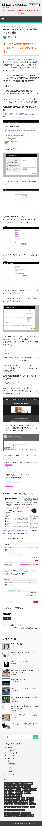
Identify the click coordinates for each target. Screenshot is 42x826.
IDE (28, 789)
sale (26, 804)
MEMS (6, 801)
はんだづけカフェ (12, 774)
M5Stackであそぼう (17, 644)
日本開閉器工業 (28, 816)
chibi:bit (7, 789)
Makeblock (19, 792)
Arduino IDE (28, 783)
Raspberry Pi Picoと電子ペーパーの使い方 (24, 715)
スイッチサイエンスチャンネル (13, 813)
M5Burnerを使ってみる (18, 679)
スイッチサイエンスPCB (18, 810)
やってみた (12, 750)
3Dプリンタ (8, 783)
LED (6, 792)
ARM (16, 786)
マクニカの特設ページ (11, 383)
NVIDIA (8, 619)
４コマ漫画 (12, 764)
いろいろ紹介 (12, 753)
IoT (36, 789)
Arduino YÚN (9, 786)
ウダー (32, 807)
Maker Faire (8, 795)
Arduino (20, 783)
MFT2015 (17, 801)
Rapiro (31, 801)
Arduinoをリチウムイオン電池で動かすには (24, 724)
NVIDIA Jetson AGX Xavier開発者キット (22, 59)
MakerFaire (17, 795)
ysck (14, 37)
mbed (23, 798)
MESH (11, 801)
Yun (16, 807)
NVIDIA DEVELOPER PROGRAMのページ (17, 114)
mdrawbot (30, 798)
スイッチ (7, 810)
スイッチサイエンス (21, 27)
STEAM (7, 807)
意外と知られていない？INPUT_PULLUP (23, 653)
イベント (11, 758)
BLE (24, 786)
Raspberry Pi (9, 804)
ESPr (23, 789)
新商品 (30, 27)
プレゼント (27, 813)
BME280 (28, 786)
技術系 (10, 747)
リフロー (20, 816)
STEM (11, 807)
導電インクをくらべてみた (19, 661)
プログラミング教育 (10, 816)
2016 (14, 783)
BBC (20, 786)
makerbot (27, 792)
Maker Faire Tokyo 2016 (12, 798)
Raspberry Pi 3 (18, 804)
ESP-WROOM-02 (16, 789)
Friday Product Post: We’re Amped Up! (18, 625)
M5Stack (11, 792)
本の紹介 (11, 761)
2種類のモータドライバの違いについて (23, 688)
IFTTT (31, 789)
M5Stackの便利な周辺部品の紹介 (26, 628)
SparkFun (9, 767)
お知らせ (11, 755)
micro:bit (24, 801)
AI (4, 619)
